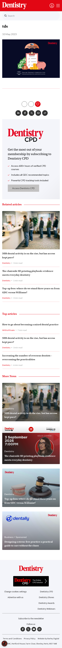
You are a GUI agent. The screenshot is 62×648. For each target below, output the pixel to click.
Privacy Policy (29, 638)
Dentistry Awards (47, 603)
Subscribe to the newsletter (31, 618)
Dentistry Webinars (46, 609)
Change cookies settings (15, 591)
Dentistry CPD (46, 591)
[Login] (52, 5)
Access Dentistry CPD (23, 188)
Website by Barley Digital (48, 638)
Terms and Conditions (12, 638)
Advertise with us (15, 597)
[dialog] (4, 643)
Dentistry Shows (46, 597)
